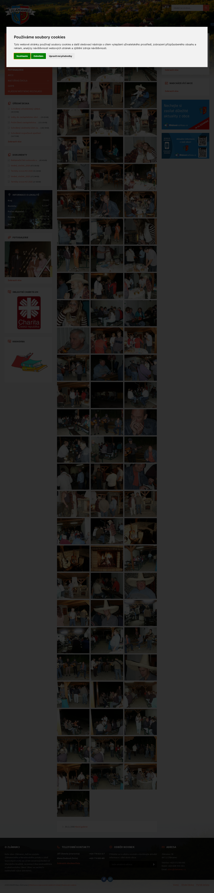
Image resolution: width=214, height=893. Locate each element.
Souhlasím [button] (22, 56)
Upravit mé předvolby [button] (60, 56)
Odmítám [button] (38, 56)
